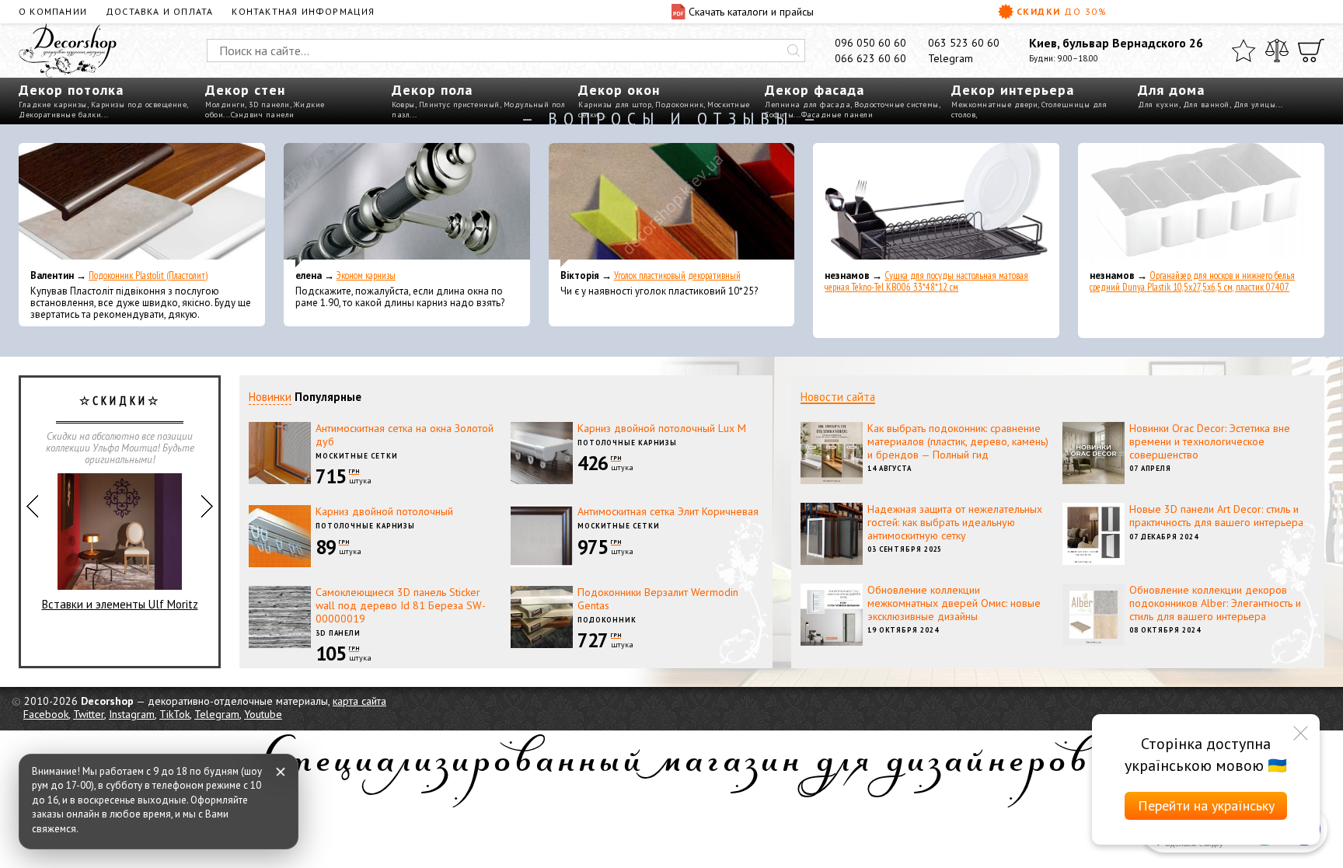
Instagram (132, 714)
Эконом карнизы (366, 275)
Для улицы (1254, 104)
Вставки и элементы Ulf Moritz (120, 604)
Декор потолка (71, 90)
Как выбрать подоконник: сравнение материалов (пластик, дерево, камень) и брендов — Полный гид (957, 441)
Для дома (1171, 90)
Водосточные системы (896, 104)
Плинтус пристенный (459, 104)
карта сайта (359, 701)
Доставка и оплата (159, 11)
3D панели (269, 104)
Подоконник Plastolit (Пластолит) (148, 275)
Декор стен (245, 90)
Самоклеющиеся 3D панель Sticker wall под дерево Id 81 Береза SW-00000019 (401, 605)
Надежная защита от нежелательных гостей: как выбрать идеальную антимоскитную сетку (954, 522)
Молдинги (225, 104)
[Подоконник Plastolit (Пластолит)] (142, 205)
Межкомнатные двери (994, 104)
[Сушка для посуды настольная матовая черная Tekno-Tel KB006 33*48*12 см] (936, 205)
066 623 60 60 (870, 58)
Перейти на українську (1206, 805)
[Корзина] (1311, 50)
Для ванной (1206, 104)
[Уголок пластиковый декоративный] (672, 205)
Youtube (263, 714)
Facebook (45, 714)
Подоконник (679, 104)
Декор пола (432, 90)
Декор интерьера (1012, 90)
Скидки (1062, 11)
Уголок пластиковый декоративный (677, 275)
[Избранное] (1243, 50)
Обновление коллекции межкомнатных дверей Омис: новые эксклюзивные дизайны (954, 603)
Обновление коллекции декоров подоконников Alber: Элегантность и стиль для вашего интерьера (1215, 603)
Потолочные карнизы (627, 442)
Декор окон (619, 90)
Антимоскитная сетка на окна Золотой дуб (405, 434)
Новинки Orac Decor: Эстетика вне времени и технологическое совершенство (1209, 441)
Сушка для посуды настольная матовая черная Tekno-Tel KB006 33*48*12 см (926, 281)
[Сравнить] (1277, 50)
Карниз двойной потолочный (384, 511)
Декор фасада (814, 90)
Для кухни (1158, 104)
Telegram (950, 58)
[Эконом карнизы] (407, 205)
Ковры (403, 104)
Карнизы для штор (614, 104)
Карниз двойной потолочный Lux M (661, 428)
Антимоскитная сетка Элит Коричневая (668, 511)
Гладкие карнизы (53, 104)
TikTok (174, 714)
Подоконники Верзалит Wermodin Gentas (657, 598)
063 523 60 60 (963, 43)
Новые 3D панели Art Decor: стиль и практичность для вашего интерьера (1216, 515)
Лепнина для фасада (807, 104)
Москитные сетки (357, 455)
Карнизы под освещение (139, 104)
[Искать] (793, 50)
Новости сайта (838, 396)
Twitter (88, 714)
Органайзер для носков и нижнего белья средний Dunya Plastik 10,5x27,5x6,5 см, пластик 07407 (1192, 281)
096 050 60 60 (870, 43)
